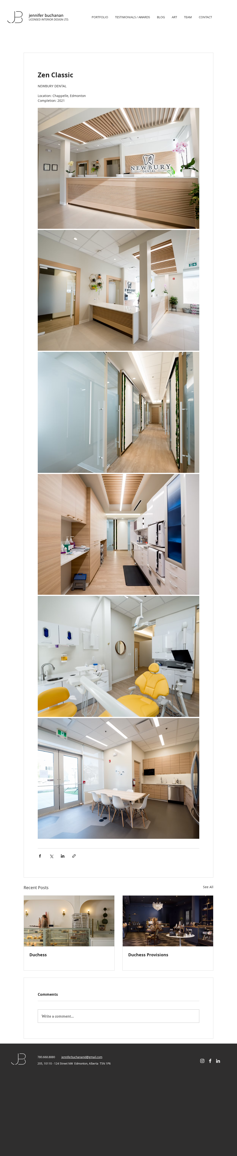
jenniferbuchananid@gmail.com (81, 1057)
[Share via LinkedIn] (62, 856)
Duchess (38, 955)
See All (208, 887)
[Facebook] (210, 1061)
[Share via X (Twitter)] (51, 856)
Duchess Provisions (148, 955)
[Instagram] (202, 1061)
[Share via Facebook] (40, 856)
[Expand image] (118, 168)
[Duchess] (69, 921)
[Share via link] (74, 856)
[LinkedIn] (218, 1061)
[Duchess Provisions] (168, 921)
